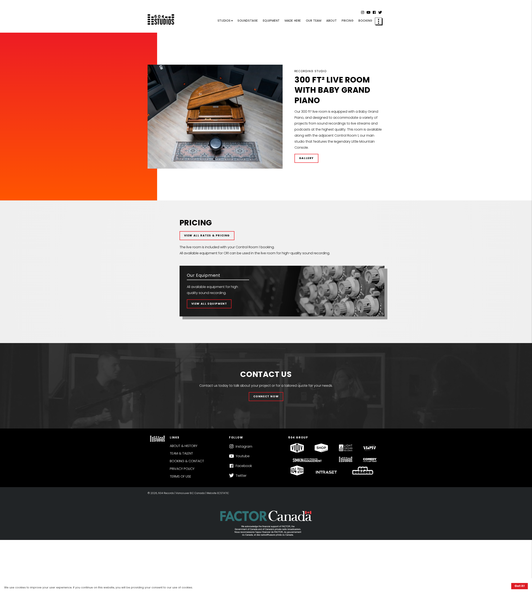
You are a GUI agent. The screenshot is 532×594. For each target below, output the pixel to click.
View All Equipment (209, 304)
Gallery (306, 158)
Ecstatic (223, 493)
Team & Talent (181, 453)
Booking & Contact (187, 461)
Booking (365, 21)
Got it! (520, 586)
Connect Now (266, 396)
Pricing (347, 21)
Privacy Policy (182, 468)
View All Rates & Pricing (207, 235)
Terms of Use (180, 476)
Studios (224, 21)
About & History (183, 445)
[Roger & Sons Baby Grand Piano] (215, 117)
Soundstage (248, 21)
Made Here (293, 21)
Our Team (313, 21)
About (331, 21)
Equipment (271, 21)
